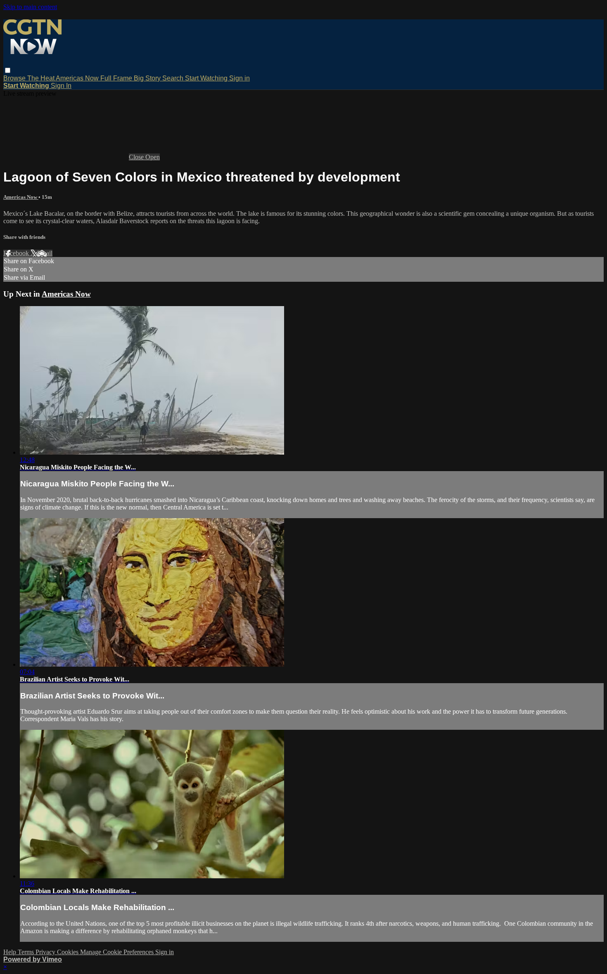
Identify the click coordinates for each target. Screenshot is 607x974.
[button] (7, 70)
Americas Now (78, 78)
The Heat (41, 78)
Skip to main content (30, 6)
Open (152, 156)
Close (137, 156)
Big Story (148, 78)
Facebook (17, 253)
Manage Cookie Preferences (117, 951)
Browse (15, 78)
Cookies (68, 951)
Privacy (46, 951)
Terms (27, 951)
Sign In (61, 85)
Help (10, 951)
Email (44, 253)
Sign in (239, 78)
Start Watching (207, 78)
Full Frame (117, 78)
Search (173, 78)
